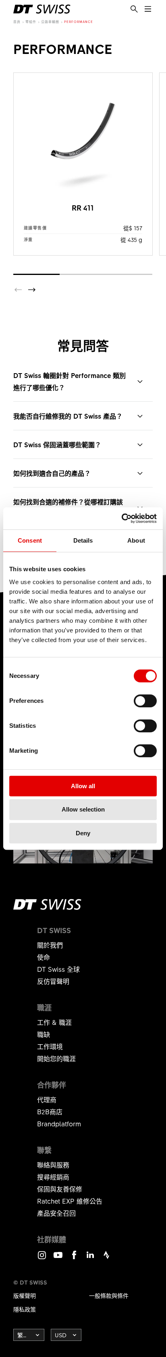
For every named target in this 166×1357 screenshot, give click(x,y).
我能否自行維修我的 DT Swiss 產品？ (67, 415)
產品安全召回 (56, 1212)
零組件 (30, 21)
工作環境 (50, 1046)
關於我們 (50, 944)
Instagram (42, 1258)
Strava (106, 1258)
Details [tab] (83, 540)
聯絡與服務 (53, 1164)
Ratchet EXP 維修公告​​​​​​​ (69, 1200)
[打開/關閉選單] (148, 9)
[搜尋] (134, 9)
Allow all (83, 786)
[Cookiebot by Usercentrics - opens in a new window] (121, 518)
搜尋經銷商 (53, 1176)
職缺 (43, 1034)
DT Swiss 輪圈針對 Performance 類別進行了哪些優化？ (69, 381)
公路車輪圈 (50, 21)
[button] (32, 290)
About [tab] (136, 540)
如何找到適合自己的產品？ (52, 473)
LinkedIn (90, 1258)
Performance (78, 21)
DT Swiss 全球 (58, 969)
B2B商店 (49, 1111)
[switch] (145, 700)
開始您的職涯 (56, 1058)
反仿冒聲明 (53, 981)
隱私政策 (24, 1309)
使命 (43, 956)
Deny (83, 833)
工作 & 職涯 (54, 1022)
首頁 (17, 21)
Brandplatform (59, 1123)
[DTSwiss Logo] (42, 9)
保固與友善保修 (59, 1188)
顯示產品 (83, 164)
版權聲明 (24, 1295)
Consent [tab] (30, 540)
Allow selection (83, 809)
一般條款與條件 (109, 1295)
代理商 (46, 1099)
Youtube (58, 1258)
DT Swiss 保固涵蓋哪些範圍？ (57, 444)
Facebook (74, 1258)
